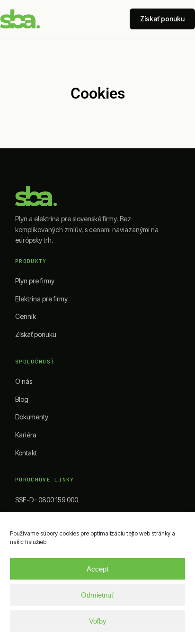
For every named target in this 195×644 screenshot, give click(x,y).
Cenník (25, 316)
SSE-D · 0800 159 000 (46, 500)
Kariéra (25, 435)
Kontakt (26, 453)
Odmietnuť (97, 595)
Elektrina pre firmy (41, 299)
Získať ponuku (162, 19)
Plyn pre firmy (34, 281)
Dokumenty (31, 417)
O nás (23, 381)
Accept (97, 569)
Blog (21, 399)
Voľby (97, 621)
